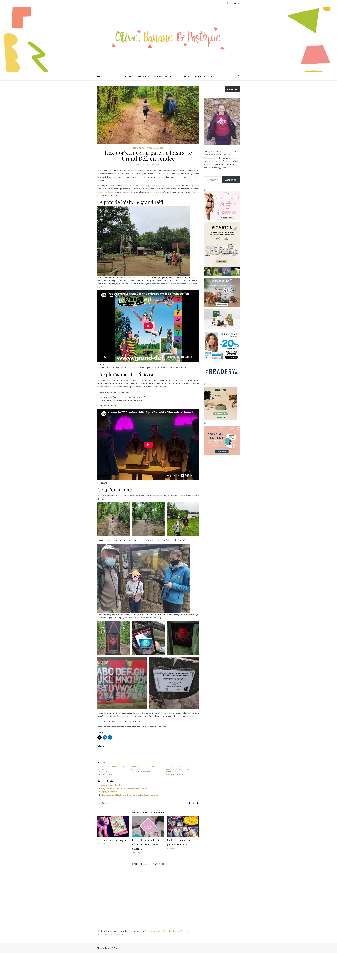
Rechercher (232, 89)
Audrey (105, 803)
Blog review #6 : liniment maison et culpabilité (124, 788)
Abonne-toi (230, 179)
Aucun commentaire (154, 164)
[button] (113, 519)
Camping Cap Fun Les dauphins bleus (158, 185)
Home (128, 76)
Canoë (110, 192)
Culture (181, 76)
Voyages (158, 148)
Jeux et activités (142, 148)
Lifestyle (141, 76)
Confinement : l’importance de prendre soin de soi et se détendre (179, 767)
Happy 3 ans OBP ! (109, 791)
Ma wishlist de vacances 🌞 (142, 766)
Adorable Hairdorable (111, 785)
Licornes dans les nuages (111, 840)
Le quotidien (201, 76)
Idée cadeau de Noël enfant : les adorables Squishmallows (129, 795)
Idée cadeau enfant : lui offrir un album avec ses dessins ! (146, 844)
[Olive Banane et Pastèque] (168, 38)
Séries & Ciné (161, 76)
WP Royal (114, 948)
